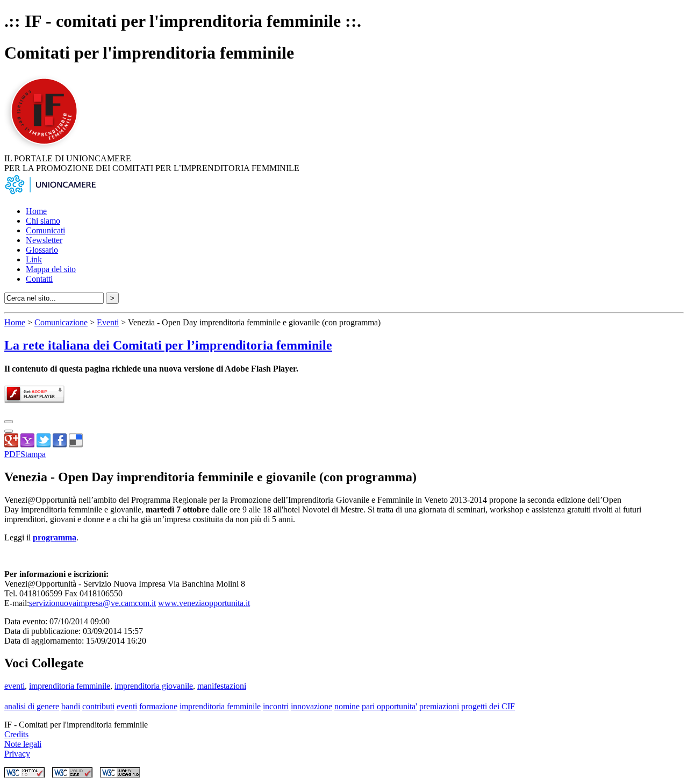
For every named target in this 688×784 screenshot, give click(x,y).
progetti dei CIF (488, 706)
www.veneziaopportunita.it (204, 603)
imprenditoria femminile (69, 685)
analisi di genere (31, 706)
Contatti (39, 278)
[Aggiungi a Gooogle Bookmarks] (11, 444)
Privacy (17, 753)
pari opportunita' (389, 706)
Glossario (42, 249)
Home (36, 211)
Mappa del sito (51, 269)
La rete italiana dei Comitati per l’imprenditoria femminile (168, 345)
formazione (158, 706)
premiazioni (439, 706)
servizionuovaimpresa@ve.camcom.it (92, 603)
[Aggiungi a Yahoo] (27, 444)
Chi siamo (43, 220)
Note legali (22, 744)
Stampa (33, 454)
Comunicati (45, 230)
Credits (16, 734)
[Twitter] (44, 444)
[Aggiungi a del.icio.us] (76, 444)
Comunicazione (61, 322)
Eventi (108, 322)
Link (34, 259)
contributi (98, 706)
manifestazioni (221, 685)
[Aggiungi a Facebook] (60, 444)
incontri (276, 706)
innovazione (311, 706)
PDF (12, 454)
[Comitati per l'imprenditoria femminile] (45, 148)
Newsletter (44, 240)
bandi (70, 706)
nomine (347, 706)
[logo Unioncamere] (50, 192)
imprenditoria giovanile (153, 685)
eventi (14, 685)
